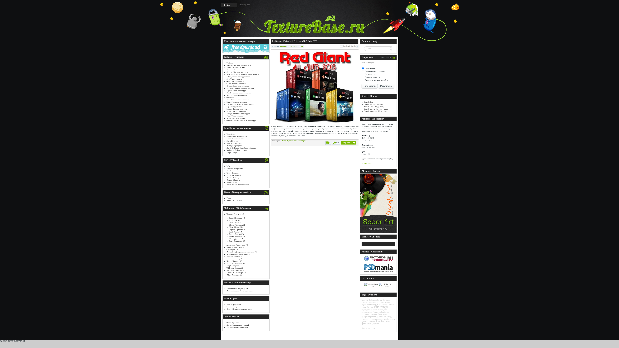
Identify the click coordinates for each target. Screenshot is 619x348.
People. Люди (231, 153)
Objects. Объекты (233, 180)
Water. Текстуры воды (234, 116)
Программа (382, 314)
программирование (369, 317)
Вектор (370, 307)
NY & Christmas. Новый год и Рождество (242, 148)
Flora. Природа (232, 141)
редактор (365, 319)
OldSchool (230, 97)
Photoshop (371, 304)
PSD (228, 166)
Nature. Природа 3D (234, 261)
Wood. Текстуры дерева (235, 118)
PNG (379, 304)
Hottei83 (283, 46)
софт (387, 319)
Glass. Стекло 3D (235, 223)
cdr (380, 300)
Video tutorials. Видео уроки (237, 289)
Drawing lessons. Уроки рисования (239, 291)
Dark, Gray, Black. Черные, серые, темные (242, 74)
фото (378, 321)
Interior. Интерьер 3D (234, 259)
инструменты (367, 312)
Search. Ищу (369, 102)
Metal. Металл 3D (236, 227)
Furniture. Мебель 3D (234, 256)
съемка (364, 321)
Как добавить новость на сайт (238, 325)
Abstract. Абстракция (234, 168)
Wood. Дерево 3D (236, 239)
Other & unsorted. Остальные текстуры (241, 120)
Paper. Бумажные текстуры (236, 102)
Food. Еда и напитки (234, 143)
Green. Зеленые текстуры (236, 84)
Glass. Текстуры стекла (235, 81)
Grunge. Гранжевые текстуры (237, 86)
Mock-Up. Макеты (233, 175)
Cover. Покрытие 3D (237, 218)
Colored (365, 302)
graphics (381, 302)
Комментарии (367, 163)
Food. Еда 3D (234, 220)
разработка (382, 317)
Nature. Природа (232, 178)
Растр (389, 317)
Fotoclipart (230, 134)
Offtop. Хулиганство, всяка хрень (239, 309)
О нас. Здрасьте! (232, 323)
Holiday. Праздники (234, 200)
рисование (380, 319)
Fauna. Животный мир (235, 139)
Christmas (386, 300)
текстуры (371, 321)
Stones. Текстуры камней (236, 111)
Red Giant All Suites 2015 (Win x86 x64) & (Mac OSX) (294, 41)
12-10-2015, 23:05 (296, 46)
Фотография (385, 321)
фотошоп (367, 323)
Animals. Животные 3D (235, 247)
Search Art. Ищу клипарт (373, 104)
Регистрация (245, 5)
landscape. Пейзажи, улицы (236, 150)
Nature (387, 302)
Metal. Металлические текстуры (238, 93)
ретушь (372, 319)
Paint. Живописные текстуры (237, 100)
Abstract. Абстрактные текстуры (238, 65)
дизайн (380, 310)
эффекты (376, 323)
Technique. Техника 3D (235, 270)
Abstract (365, 300)
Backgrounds (373, 300)
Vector (228, 198)
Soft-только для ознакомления (237, 307)
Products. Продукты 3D (235, 263)
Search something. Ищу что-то (376, 111)
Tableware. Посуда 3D (234, 268)
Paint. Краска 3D (235, 232)
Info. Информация (233, 304)
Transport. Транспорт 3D (236, 273)
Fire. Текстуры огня (234, 79)
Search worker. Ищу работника (376, 109)
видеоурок (366, 310)
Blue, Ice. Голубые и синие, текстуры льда (242, 70)
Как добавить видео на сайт (237, 327)
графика (374, 310)
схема (392, 319)
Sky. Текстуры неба (234, 107)
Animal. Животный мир (235, 67)
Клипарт (376, 312)
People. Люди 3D (232, 266)
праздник (373, 314)
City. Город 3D (232, 250)
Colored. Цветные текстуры (237, 72)
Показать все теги (368, 328)
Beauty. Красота (232, 171)
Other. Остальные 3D (237, 241)
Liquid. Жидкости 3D (237, 225)
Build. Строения (232, 173)
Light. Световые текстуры (236, 91)
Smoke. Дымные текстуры (236, 109)
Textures (229, 63)
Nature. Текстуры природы (236, 95)
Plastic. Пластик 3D (236, 234)
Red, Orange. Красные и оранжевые (240, 104)
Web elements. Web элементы (237, 185)
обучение (365, 314)
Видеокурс (381, 307)
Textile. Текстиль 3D (237, 236)
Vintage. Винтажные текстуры (238, 114)
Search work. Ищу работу (374, 107)
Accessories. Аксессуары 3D (237, 245)
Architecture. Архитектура (236, 136)
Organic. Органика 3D (237, 230)
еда (385, 310)
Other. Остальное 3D (234, 275)
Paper (364, 305)
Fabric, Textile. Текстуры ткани (238, 77)
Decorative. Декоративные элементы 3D (241, 252)
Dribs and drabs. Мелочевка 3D (238, 254)
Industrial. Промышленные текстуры (240, 88)
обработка (384, 312)
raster (385, 305)
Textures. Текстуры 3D (235, 214)
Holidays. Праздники (234, 146)
